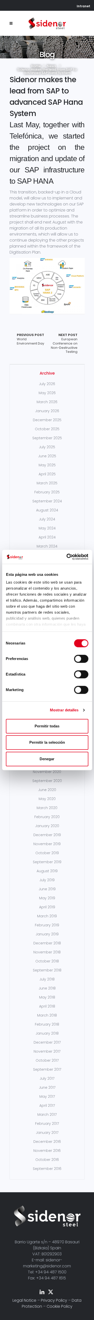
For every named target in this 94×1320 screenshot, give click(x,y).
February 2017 (47, 1123)
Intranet (83, 6)
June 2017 (47, 1087)
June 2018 (47, 988)
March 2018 (47, 1015)
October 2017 (47, 1060)
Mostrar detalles (64, 710)
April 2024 (47, 537)
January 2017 (47, 1132)
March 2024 (47, 546)
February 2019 (47, 925)
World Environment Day (30, 339)
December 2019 (47, 834)
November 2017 (47, 1051)
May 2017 (47, 1096)
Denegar (47, 759)
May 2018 (47, 997)
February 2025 (47, 492)
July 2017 (47, 1078)
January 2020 (47, 825)
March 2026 (47, 401)
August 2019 (47, 870)
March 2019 (47, 916)
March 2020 (47, 807)
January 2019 (47, 934)
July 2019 (47, 880)
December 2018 (47, 943)
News (51, 66)
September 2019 (47, 861)
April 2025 (47, 474)
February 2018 (47, 1024)
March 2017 (47, 1114)
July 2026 (47, 383)
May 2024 (47, 528)
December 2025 (47, 419)
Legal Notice (24, 1300)
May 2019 (47, 898)
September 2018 (47, 970)
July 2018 (47, 979)
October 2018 (47, 961)
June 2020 (47, 789)
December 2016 (47, 1141)
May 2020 (47, 798)
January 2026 (47, 410)
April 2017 (47, 1105)
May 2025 (47, 465)
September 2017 (47, 1069)
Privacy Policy (54, 1300)
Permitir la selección (47, 742)
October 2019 (47, 852)
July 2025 (47, 447)
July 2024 (47, 519)
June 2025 (47, 456)
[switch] (81, 659)
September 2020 (47, 780)
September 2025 (47, 438)
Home (36, 66)
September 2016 (47, 1168)
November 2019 (47, 843)
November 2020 (47, 771)
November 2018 (47, 952)
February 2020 (47, 816)
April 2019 (47, 907)
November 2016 (47, 1150)
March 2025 (47, 483)
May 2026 (47, 392)
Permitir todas (47, 726)
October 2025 (47, 428)
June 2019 (47, 889)
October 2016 (47, 1159)
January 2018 (47, 1033)
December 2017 (47, 1042)
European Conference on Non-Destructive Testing (64, 343)
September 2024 (47, 501)
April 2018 (47, 1006)
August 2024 (47, 510)
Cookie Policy (59, 1306)
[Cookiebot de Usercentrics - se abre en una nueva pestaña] (67, 557)
